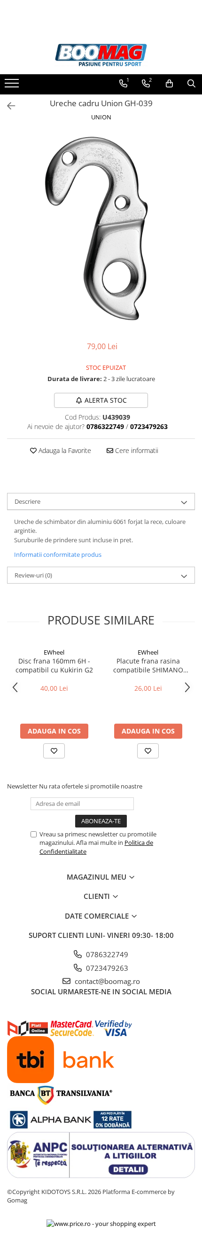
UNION (101, 117)
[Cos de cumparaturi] (169, 83)
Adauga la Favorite (64, 450)
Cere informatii (135, 450)
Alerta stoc (106, 400)
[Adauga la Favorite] (54, 750)
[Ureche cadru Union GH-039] (101, 227)
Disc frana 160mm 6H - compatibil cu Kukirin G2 (54, 665)
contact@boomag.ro (106, 981)
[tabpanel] (101, 227)
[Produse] (13, 86)
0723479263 (106, 968)
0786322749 (106, 954)
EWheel (54, 652)
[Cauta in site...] (191, 83)
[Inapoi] (7, 106)
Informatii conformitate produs (57, 554)
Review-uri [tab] (33, 575)
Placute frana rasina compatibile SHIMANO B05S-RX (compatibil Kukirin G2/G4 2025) (148, 665)
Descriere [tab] (27, 501)
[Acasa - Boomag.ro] (101, 55)
